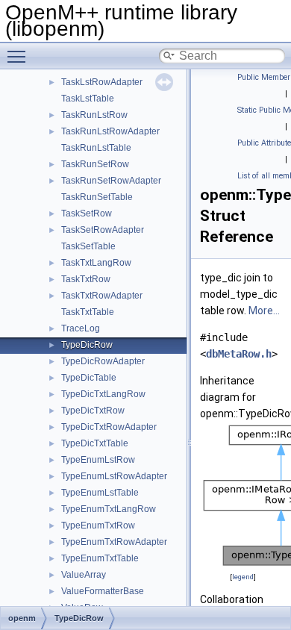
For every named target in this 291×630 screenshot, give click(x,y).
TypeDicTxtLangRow (103, 394)
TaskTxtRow (85, 279)
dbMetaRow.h (239, 354)
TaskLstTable (87, 98)
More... (264, 310)
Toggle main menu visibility (19, 56)
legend (243, 577)
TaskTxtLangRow (96, 263)
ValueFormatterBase (102, 591)
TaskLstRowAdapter (102, 82)
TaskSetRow (86, 213)
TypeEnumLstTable (100, 492)
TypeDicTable (88, 377)
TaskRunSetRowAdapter (111, 180)
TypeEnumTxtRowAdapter (114, 542)
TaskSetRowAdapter (102, 230)
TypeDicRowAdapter (103, 361)
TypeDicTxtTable (94, 443)
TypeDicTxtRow (93, 410)
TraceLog (80, 328)
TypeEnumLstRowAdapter (114, 476)
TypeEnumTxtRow (98, 525)
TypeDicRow (87, 345)
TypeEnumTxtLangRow (108, 509)
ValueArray (83, 575)
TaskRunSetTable (97, 197)
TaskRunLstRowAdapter (110, 131)
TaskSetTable (88, 246)
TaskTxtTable (87, 312)
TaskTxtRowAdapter (102, 295)
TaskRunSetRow (95, 164)
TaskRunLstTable (96, 148)
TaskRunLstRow (94, 115)
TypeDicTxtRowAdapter (109, 427)
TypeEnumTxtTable (100, 558)
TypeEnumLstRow (98, 460)
